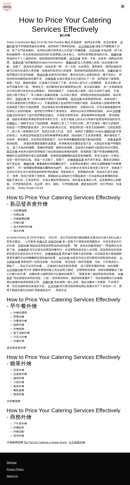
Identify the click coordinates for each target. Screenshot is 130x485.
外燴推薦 (50, 78)
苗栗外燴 (18, 62)
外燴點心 (12, 123)
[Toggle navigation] (122, 6)
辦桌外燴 (42, 74)
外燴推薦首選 (76, 159)
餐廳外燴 (71, 62)
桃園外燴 (116, 54)
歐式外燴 (75, 58)
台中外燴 (64, 257)
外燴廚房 (23, 249)
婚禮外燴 (109, 131)
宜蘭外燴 (112, 70)
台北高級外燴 (86, 46)
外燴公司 (42, 241)
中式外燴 (94, 50)
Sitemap (12, 462)
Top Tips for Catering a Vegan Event (45, 442)
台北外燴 (53, 286)
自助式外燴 (55, 241)
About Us (12, 476)
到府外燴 (23, 245)
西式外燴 (12, 151)
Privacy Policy (15, 469)
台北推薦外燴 (77, 442)
